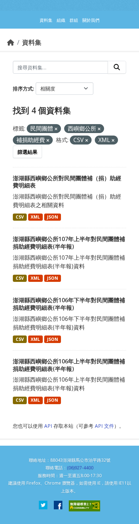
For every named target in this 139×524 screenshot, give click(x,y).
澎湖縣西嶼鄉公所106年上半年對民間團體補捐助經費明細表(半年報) (69, 365)
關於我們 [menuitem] (90, 20)
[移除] (56, 129)
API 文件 (104, 425)
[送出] (117, 67)
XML (35, 217)
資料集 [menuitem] (46, 20)
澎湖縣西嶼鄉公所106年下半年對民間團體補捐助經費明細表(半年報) (69, 304)
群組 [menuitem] (74, 20)
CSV (20, 217)
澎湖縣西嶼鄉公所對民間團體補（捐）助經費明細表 (67, 182)
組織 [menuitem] (61, 20)
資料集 (31, 42)
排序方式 (23, 88)
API (48, 425)
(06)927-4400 (80, 468)
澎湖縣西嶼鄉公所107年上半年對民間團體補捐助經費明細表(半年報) (69, 242)
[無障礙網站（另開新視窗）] (84, 505)
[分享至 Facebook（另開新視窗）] (58, 505)
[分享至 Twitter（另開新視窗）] (43, 505)
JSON (52, 217)
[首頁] (10, 42)
